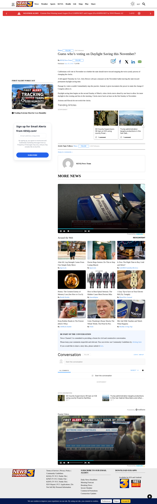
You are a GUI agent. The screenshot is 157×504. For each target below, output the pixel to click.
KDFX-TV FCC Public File (56, 482)
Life (74, 4)
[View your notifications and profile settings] (143, 370)
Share (93, 4)
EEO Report (50, 484)
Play (86, 4)
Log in (136, 354)
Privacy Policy (65, 471)
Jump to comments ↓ (65, 152)
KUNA (60, 4)
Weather (44, 4)
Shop (81, 4)
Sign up (141, 354)
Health (68, 4)
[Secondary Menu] (15, 4)
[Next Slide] (143, 125)
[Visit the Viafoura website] (140, 410)
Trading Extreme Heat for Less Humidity (30, 113)
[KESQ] (24, 4)
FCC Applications (63, 484)
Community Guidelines (54, 473)
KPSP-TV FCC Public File (56, 479)
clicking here (137, 342)
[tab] (64, 370)
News (36, 4)
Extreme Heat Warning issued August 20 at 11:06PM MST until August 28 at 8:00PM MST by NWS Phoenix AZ (81, 13)
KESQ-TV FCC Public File (56, 476)
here (101, 346)
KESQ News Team (66, 60)
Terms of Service (52, 471)
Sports (52, 4)
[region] (101, 382)
